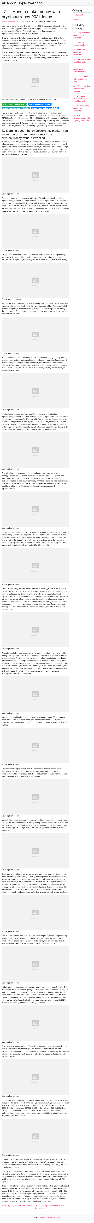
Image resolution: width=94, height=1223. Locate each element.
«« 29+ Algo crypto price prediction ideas (17, 1205)
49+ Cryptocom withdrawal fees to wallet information (80, 98)
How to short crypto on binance (15, 104)
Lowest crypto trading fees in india (45, 108)
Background (78, 15)
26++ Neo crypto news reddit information (82, 60)
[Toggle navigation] (89, 3)
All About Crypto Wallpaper (22, 2)
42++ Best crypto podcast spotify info (80, 43)
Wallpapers (77, 19)
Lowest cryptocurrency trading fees (16, 108)
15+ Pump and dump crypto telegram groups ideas (81, 35)
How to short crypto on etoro (40, 104)
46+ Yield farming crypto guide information (80, 52)
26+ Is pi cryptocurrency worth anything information (81, 118)
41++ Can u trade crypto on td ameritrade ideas (80, 69)
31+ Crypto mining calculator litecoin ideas (80, 79)
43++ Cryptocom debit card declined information (82, 88)
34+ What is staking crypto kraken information (81, 108)
